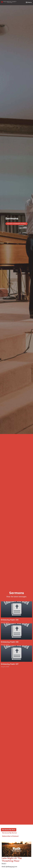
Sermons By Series (9, 833)
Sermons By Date (8, 829)
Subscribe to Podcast (10, 836)
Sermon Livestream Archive (16, 223)
